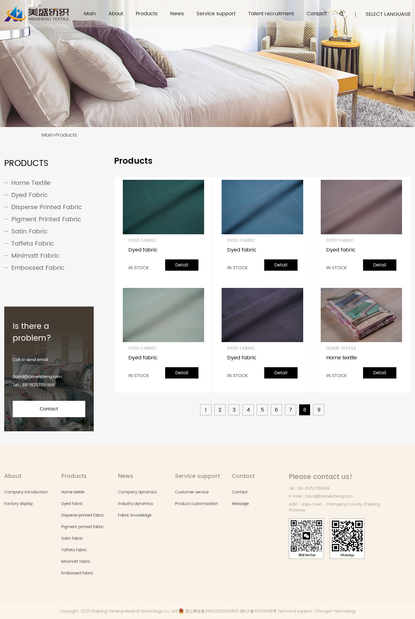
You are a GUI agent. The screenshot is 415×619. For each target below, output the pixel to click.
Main (90, 14)
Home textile (30, 183)
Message (240, 503)
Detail (181, 265)
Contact (317, 14)
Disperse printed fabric (46, 207)
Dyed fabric (29, 195)
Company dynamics (137, 492)
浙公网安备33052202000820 (211, 611)
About (115, 14)
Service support (215, 14)
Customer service (192, 492)
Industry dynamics (135, 503)
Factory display (18, 503)
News (177, 14)
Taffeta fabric (32, 244)
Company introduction (26, 492)
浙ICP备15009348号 (259, 611)
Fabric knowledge (134, 515)
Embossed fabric (37, 268)
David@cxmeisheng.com (37, 376)
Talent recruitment (271, 14)
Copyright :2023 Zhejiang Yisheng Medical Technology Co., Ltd (118, 611)
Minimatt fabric (35, 256)
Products (147, 14)
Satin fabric (29, 231)
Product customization (196, 503)
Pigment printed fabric (46, 219)
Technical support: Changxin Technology (317, 611)
